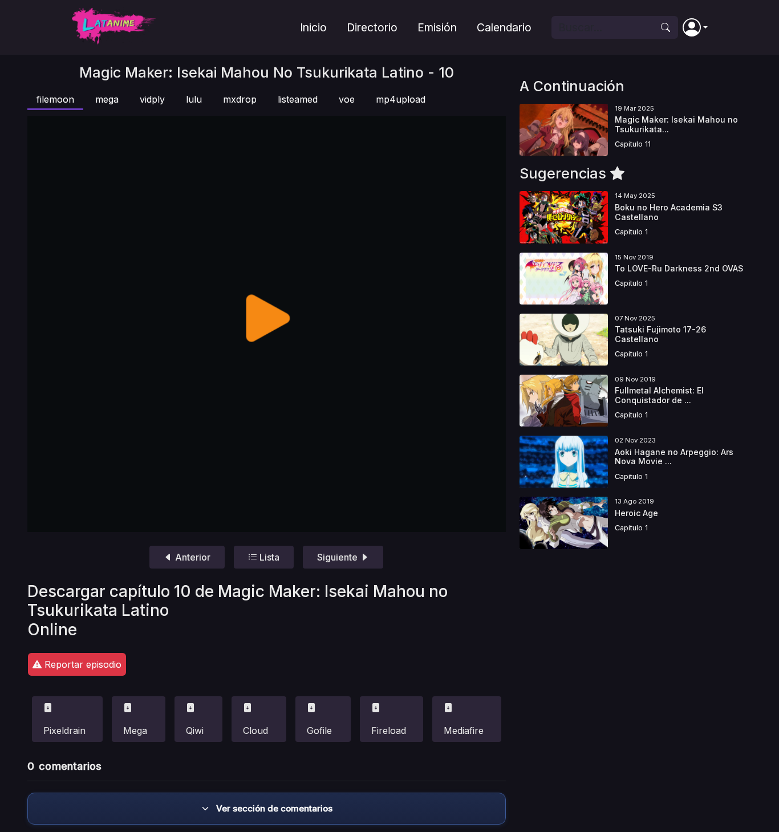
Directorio (372, 27)
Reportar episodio (81, 664)
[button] (695, 27)
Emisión (437, 27)
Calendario (504, 27)
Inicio (313, 27)
